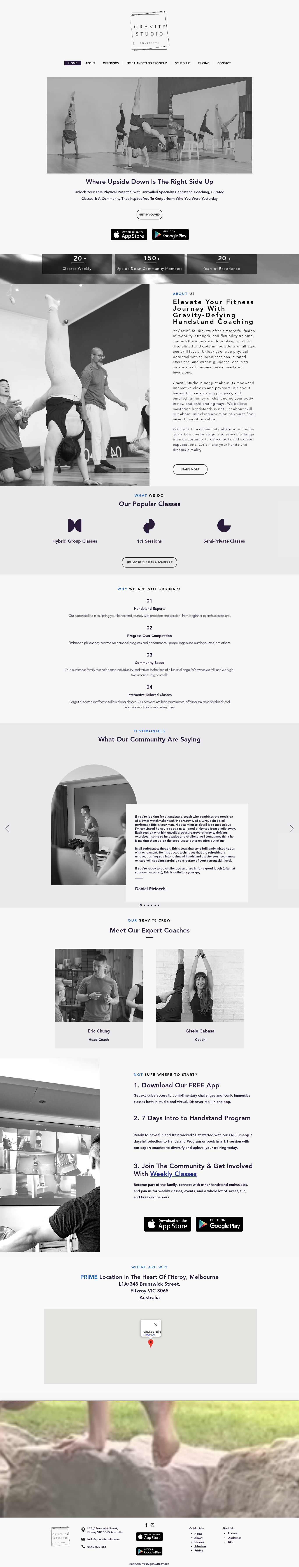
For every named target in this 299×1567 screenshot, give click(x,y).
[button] (149, 562)
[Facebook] (146, 1525)
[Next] (292, 828)
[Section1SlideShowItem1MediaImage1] (144, 905)
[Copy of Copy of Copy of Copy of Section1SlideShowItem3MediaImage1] (140, 905)
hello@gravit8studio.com (103, 1539)
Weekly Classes (173, 1174)
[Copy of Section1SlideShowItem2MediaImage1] (158, 905)
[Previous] (7, 828)
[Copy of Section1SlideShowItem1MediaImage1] (155, 905)
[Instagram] (152, 1525)
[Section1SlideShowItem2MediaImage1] (148, 905)
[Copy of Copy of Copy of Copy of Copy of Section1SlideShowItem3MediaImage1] (151, 905)
